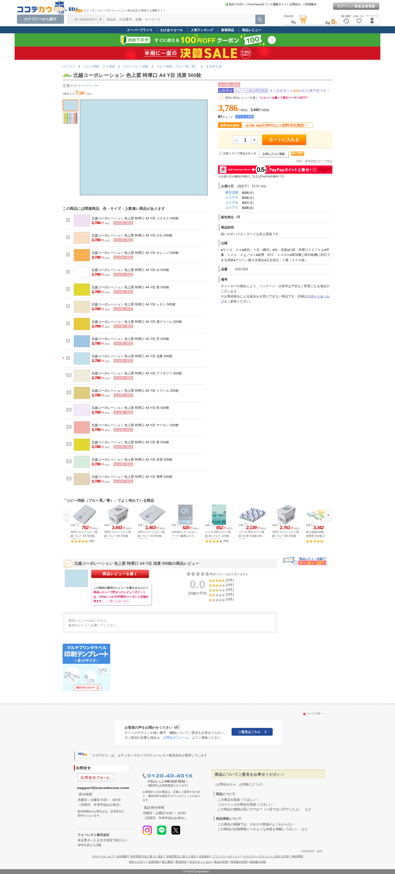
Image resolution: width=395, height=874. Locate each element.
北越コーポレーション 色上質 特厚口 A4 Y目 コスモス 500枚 (135, 218)
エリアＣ (231, 207)
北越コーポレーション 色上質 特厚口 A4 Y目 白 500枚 (130, 270)
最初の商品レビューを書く (241, 97)
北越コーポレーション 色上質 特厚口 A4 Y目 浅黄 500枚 (131, 356)
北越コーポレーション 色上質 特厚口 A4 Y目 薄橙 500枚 (131, 476)
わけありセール (171, 30)
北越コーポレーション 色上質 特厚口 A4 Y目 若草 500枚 (131, 459)
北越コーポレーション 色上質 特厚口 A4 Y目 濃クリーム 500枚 (136, 321)
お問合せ (295, 4)
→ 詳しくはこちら (118, 601)
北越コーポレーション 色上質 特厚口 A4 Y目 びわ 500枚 (131, 235)
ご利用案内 (309, 4)
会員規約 (204, 856)
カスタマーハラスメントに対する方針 (266, 856)
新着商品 (227, 30)
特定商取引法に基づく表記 (146, 856)
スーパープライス (139, 30)
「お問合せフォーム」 (176, 737)
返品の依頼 (221, 862)
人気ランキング (202, 30)
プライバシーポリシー (226, 856)
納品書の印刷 (258, 862)
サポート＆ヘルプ (103, 856)
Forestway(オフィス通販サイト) (267, 4)
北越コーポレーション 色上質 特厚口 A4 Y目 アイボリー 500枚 (136, 373)
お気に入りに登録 (274, 153)
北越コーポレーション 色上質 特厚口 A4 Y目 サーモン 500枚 (135, 425)
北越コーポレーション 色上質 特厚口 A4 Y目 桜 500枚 (130, 407)
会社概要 (122, 856)
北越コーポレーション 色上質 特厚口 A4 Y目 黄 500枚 (130, 287)
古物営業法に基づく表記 (181, 856)
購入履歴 (167, 862)
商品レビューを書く (120, 574)
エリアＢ (231, 202)
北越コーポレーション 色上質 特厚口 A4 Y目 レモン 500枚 (133, 304)
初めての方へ (237, 4)
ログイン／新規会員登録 (356, 6)
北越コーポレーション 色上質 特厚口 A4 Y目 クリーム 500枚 (135, 390)
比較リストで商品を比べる (239, 153)
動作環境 (297, 856)
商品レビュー (251, 30)
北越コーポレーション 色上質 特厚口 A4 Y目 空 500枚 (130, 339)
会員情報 (153, 862)
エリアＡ (231, 197)
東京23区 (232, 192)
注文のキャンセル (200, 862)
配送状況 (181, 862)
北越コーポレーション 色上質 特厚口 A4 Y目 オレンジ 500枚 (135, 253)
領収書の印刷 (238, 862)
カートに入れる (284, 139)
